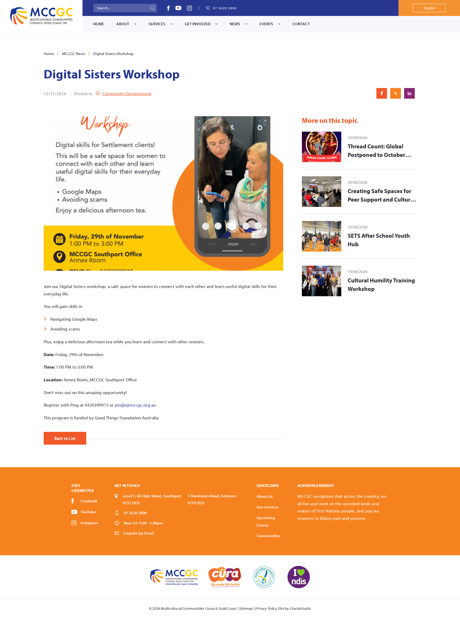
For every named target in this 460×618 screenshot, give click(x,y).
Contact (301, 23)
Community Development (126, 93)
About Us (265, 496)
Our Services (267, 507)
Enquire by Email (139, 533)
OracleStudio (300, 608)
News (235, 23)
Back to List (65, 438)
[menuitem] (98, 24)
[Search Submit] (152, 8)
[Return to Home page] (41, 16)
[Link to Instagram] (189, 8)
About (122, 23)
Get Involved (197, 23)
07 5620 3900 (135, 512)
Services (157, 23)
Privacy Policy (266, 608)
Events (266, 23)
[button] (381, 93)
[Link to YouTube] (178, 8)
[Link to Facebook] (168, 8)
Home (98, 23)
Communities (268, 535)
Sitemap (246, 608)
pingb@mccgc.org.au (135, 405)
